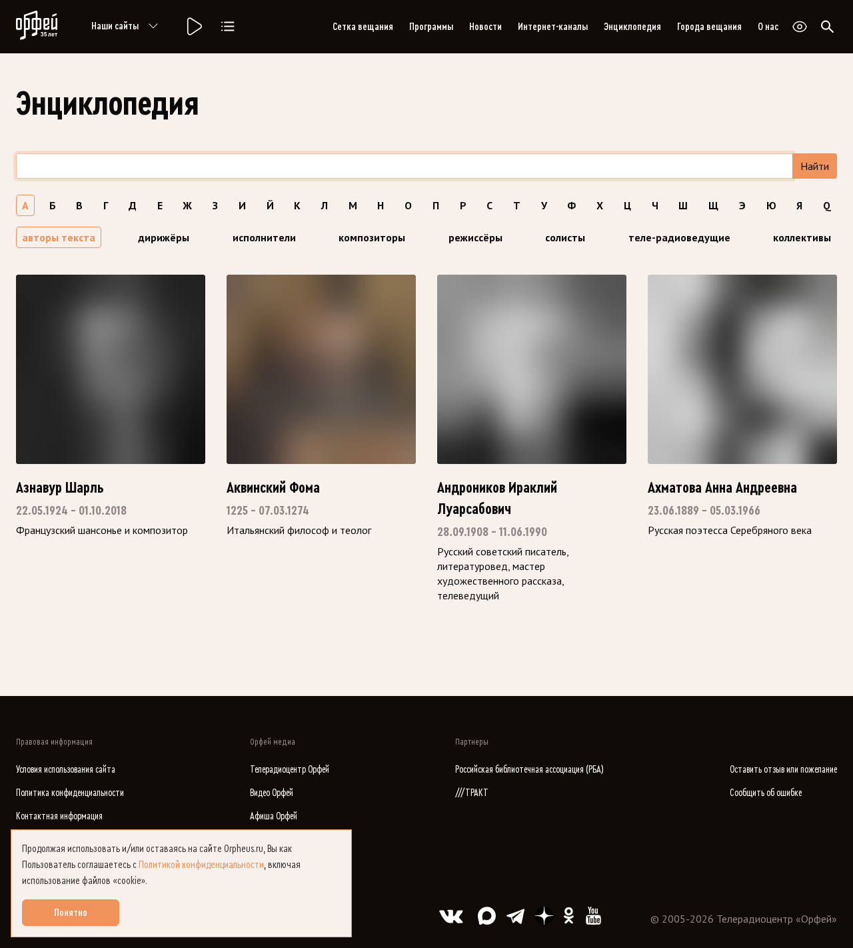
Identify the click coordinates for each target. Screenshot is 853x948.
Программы (431, 26)
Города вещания (709, 26)
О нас (768, 26)
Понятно (70, 912)
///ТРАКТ (471, 793)
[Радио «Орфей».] (193, 26)
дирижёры (163, 237)
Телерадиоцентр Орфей (289, 770)
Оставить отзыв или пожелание (783, 770)
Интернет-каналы (553, 26)
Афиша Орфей (273, 816)
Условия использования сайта (65, 770)
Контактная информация (59, 816)
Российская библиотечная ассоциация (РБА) (529, 770)
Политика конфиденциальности (70, 793)
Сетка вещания (363, 26)
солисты (565, 237)
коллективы (802, 237)
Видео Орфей (271, 793)
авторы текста (58, 237)
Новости (485, 26)
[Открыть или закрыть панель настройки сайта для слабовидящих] (799, 26)
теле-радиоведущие (679, 237)
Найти (814, 166)
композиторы (372, 237)
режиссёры (475, 237)
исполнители (264, 237)
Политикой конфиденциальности (201, 864)
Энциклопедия (632, 26)
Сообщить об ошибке (766, 793)
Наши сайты (115, 26)
